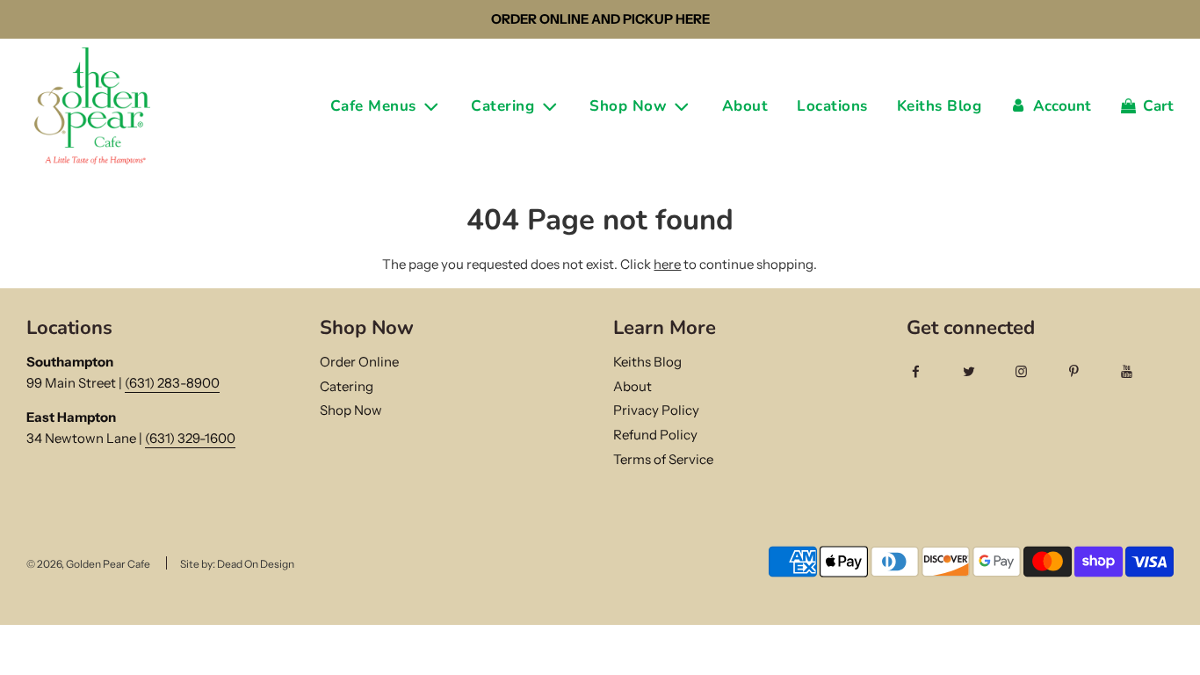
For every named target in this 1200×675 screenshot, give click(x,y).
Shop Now (351, 410)
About (745, 106)
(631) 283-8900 (172, 382)
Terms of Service (663, 459)
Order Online (359, 361)
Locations (832, 106)
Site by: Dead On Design (237, 563)
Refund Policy (655, 434)
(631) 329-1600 (190, 438)
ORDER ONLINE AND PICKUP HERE (600, 19)
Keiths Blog (939, 106)
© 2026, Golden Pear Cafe (88, 563)
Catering (346, 386)
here (667, 264)
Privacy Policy (656, 410)
